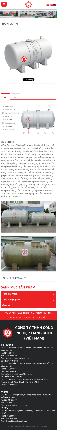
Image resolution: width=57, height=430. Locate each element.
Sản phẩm (36, 313)
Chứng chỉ (29, 317)
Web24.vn (44, 426)
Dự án (47, 313)
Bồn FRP (6, 305)
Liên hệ (41, 317)
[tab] (5, 97)
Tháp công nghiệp (11, 299)
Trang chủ (10, 313)
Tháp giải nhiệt (9, 294)
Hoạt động (16, 317)
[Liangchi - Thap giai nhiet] (28, 4)
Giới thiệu (23, 313)
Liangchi (28, 426)
